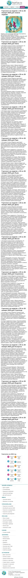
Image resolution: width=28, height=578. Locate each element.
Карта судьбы (6, 487)
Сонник (6, 7)
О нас (9, 571)
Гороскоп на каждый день (9, 510)
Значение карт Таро (7, 546)
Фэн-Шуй (5, 540)
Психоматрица (6, 489)
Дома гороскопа (7, 554)
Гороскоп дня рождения (8, 513)
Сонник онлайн (6, 532)
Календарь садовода (8, 523)
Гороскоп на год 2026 (8, 506)
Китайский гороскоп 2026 (9, 508)
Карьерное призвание (8, 491)
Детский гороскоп (7, 495)
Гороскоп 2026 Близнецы (12, 462)
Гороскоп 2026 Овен (12, 457)
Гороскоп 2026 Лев (12, 466)
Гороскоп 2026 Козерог (19, 475)
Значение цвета (6, 548)
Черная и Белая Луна (8, 558)
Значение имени (7, 499)
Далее (22, 7)
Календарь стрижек (7, 521)
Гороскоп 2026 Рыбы (19, 479)
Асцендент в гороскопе (8, 564)
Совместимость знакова (9, 562)
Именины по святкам (8, 501)
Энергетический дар (8, 493)
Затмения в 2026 (7, 527)
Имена (12, 7)
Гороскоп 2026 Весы (12, 470)
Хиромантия (6, 536)
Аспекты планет (6, 556)
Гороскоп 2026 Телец (19, 457)
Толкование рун (6, 544)
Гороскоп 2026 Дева (19, 466)
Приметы (5, 542)
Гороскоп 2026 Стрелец (12, 475)
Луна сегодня (6, 518)
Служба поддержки (19, 572)
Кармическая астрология (9, 567)
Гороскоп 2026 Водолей (12, 479)
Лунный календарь (7, 520)
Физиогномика (6, 538)
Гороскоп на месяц (7, 511)
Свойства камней (7, 549)
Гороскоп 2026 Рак (19, 462)
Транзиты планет (7, 566)
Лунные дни (6, 525)
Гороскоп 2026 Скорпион (19, 470)
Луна (17, 7)
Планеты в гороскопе (8, 560)
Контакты (10, 573)
